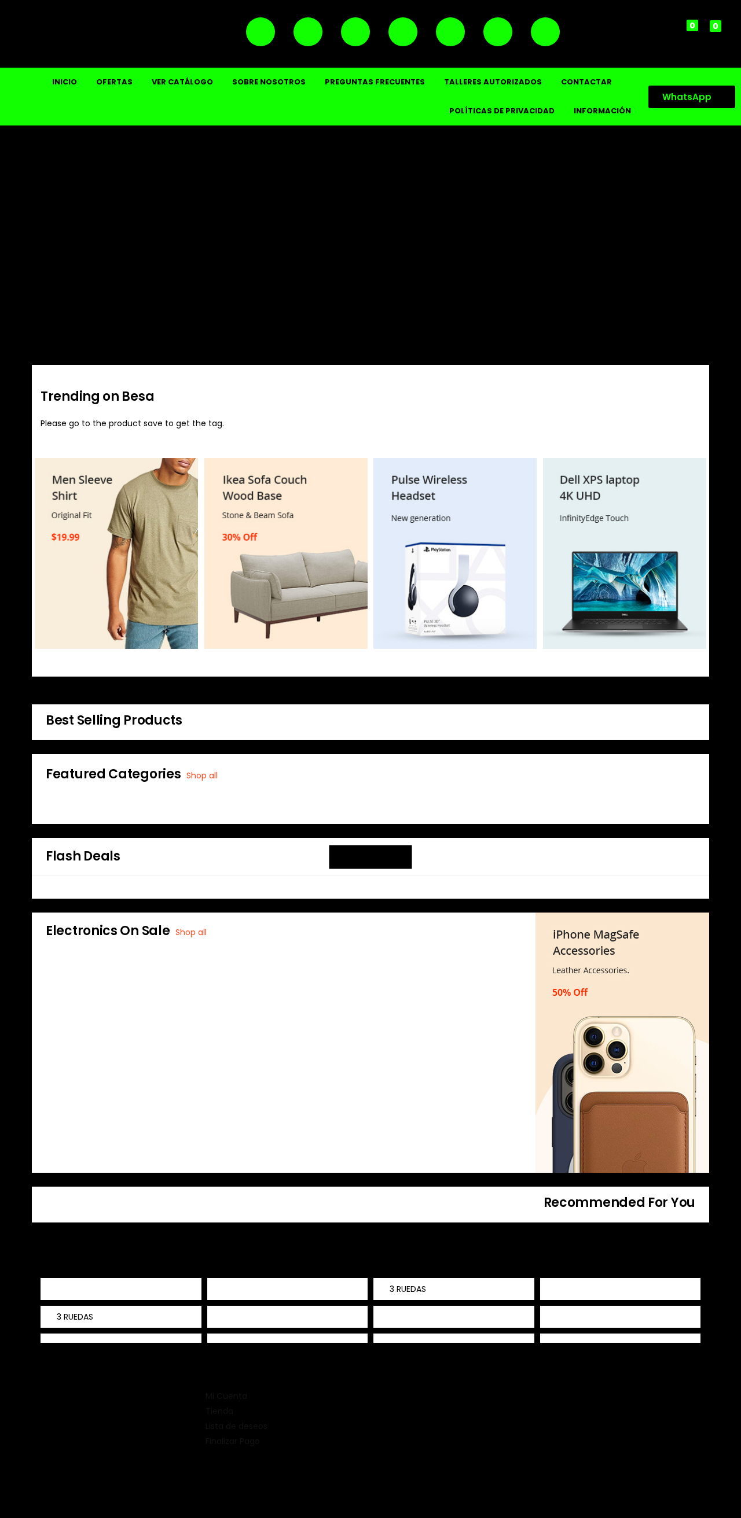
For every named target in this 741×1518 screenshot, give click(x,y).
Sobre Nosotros (269, 81)
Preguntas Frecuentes (375, 81)
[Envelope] (545, 31)
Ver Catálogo (182, 81)
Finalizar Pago (233, 1441)
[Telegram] (450, 31)
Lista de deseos (236, 1426)
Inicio (64, 81)
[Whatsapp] (308, 31)
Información (602, 110)
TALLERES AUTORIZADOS (493, 81)
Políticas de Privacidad (502, 110)
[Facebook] (355, 31)
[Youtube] (497, 31)
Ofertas (114, 81)
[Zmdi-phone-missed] (260, 31)
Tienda (219, 1411)
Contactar (586, 81)
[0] (682, 34)
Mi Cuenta (226, 1396)
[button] (706, 34)
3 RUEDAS (408, 1289)
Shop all (202, 775)
